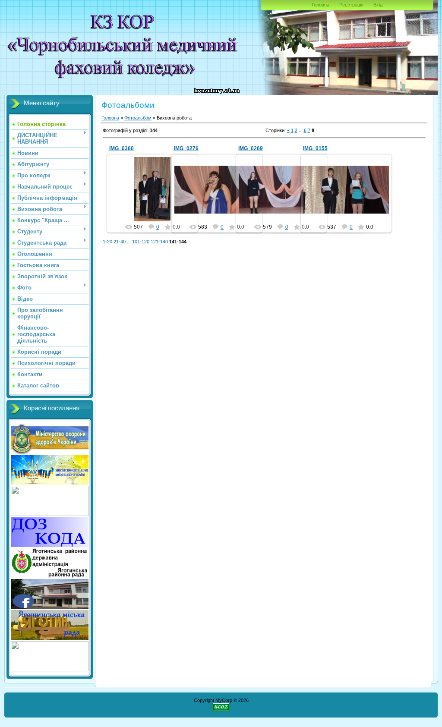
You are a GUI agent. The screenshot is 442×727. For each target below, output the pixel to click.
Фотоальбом (138, 117)
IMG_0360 (121, 148)
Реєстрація (351, 4)
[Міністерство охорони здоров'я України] (49, 483)
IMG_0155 (315, 148)
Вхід (377, 4)
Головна (320, 4)
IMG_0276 (186, 148)
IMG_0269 (250, 148)
